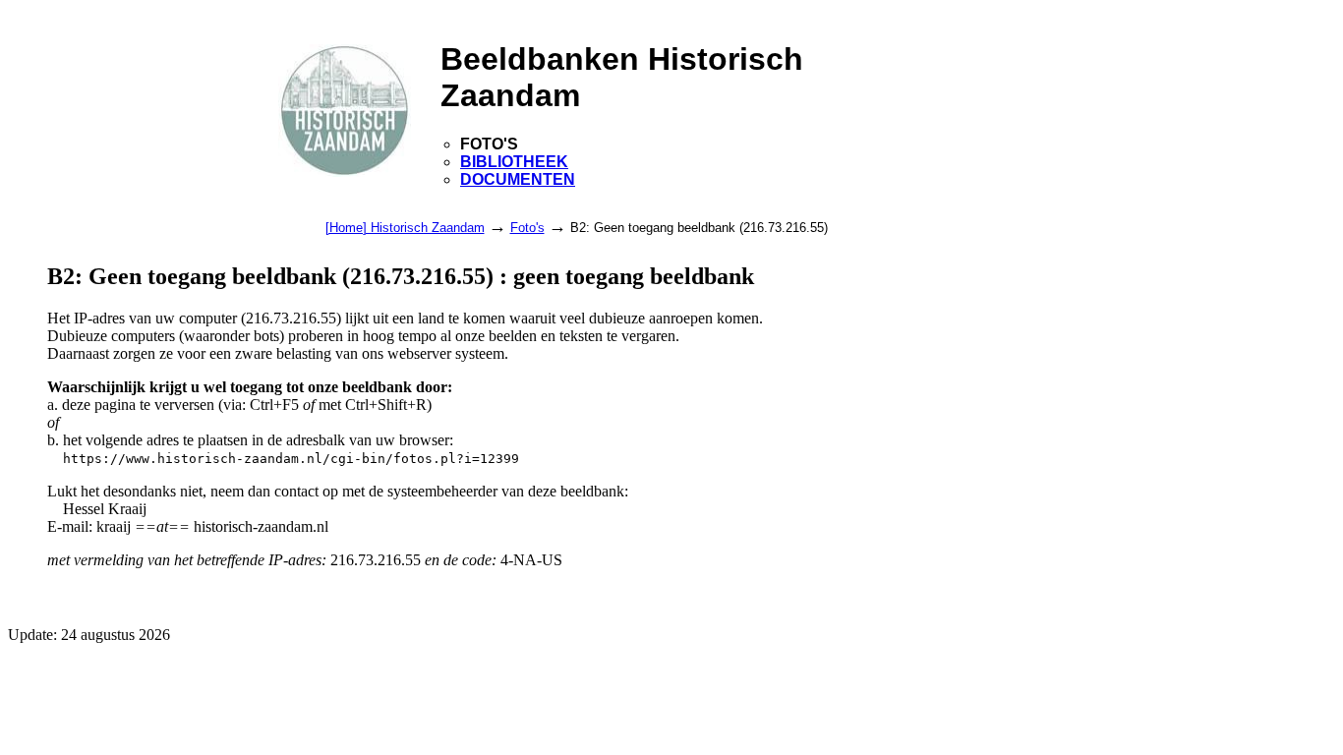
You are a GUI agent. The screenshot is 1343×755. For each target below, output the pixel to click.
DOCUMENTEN (517, 179)
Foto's (527, 227)
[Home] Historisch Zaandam (405, 227)
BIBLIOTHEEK (514, 161)
